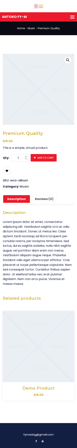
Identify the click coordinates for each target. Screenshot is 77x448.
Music (31, 28)
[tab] (16, 199)
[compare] (50, 378)
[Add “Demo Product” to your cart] (34, 378)
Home (21, 28)
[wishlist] (6, 170)
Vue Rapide (42, 378)
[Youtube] (41, 441)
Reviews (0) (44, 199)
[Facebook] (36, 441)
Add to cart (45, 157)
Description (16, 199)
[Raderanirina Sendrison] (38, 6)
